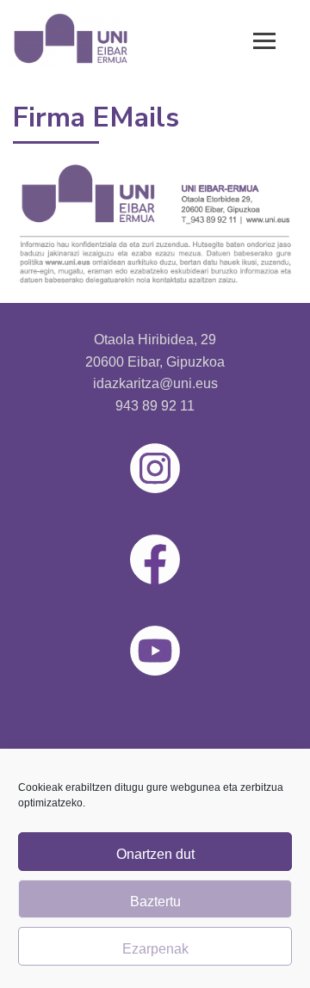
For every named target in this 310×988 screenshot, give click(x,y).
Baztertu (155, 901)
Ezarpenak (155, 949)
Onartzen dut (155, 854)
